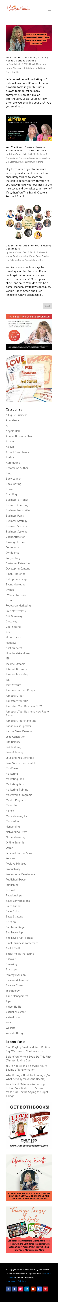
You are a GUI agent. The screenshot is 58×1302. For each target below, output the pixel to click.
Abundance (12, 420)
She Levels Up (14, 932)
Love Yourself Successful (20, 763)
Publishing (38, 161)
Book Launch (13, 478)
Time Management (17, 996)
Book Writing (13, 484)
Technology (12, 990)
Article (10, 441)
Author (10, 457)
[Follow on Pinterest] (45, 1289)
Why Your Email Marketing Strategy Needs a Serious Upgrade (27, 59)
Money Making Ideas (18, 816)
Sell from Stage (15, 927)
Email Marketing (38, 64)
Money (10, 810)
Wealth (10, 1022)
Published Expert (16, 879)
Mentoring (12, 805)
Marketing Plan (15, 779)
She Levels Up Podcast (19, 937)
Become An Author (17, 468)
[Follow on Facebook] (8, 1289)
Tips (8, 1001)
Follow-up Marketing (18, 605)
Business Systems (16, 531)
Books (9, 489)
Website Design (15, 1033)
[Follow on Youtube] (33, 1289)
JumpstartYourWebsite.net (17, 1281)
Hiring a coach (14, 637)
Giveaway (11, 621)
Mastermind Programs (19, 795)
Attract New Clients (17, 452)
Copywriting (13, 558)
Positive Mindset (16, 863)
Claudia (12, 64)
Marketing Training (17, 789)
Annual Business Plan (19, 436)
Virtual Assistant (16, 1012)
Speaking (11, 964)
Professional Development (21, 874)
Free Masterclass (16, 611)
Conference (12, 547)
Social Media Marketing (20, 953)
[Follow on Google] (39, 1289)
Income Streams (13, 68)
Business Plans (15, 515)
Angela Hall (13, 431)
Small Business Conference (22, 943)
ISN (8, 679)
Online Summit (25, 161)
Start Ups (11, 969)
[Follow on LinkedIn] (26, 1289)
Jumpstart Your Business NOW (24, 706)
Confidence (12, 552)
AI (7, 425)
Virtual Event (13, 1017)
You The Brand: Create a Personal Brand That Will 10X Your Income (26, 149)
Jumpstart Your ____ (17, 695)
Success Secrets (15, 985)
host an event (14, 648)
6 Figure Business (16, 415)
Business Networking (18, 510)
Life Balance (11, 161)
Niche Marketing (16, 837)
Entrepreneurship (16, 579)
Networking (13, 826)
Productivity (13, 869)
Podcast (10, 858)
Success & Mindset (17, 980)
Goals (9, 632)
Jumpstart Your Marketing (21, 720)
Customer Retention (18, 563)
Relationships (14, 895)
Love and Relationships (20, 757)
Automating (13, 462)
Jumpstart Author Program (21, 690)
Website (10, 1028)
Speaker (10, 959)
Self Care (11, 922)
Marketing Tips (13, 72)
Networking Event (16, 832)
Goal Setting (13, 626)
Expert (10, 600)
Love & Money (14, 752)
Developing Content (18, 568)
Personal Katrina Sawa (19, 853)
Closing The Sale (16, 542)
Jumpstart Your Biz (17, 701)
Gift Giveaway (14, 616)
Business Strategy (16, 521)
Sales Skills (12, 911)
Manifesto (12, 768)
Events (10, 589)
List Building (28, 68)
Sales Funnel (13, 906)
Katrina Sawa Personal (19, 731)
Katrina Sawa (15, 154)
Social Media (13, 948)
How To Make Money (18, 653)
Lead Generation (15, 736)
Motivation (12, 821)
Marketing (39, 68)
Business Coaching (17, 505)
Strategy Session (16, 975)
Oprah (9, 848)
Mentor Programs (16, 800)
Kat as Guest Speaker (39, 158)
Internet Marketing (17, 674)
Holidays (11, 642)
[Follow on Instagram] (20, 1289)
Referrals (11, 890)
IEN (8, 658)
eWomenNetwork (16, 595)
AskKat (10, 446)
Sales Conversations (18, 900)
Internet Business (16, 669)
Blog (8, 473)
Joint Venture (13, 685)
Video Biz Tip (13, 1006)
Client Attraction (15, 537)
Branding (11, 494)
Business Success (16, 526)
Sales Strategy (14, 916)
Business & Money (17, 499)
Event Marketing (16, 584)
